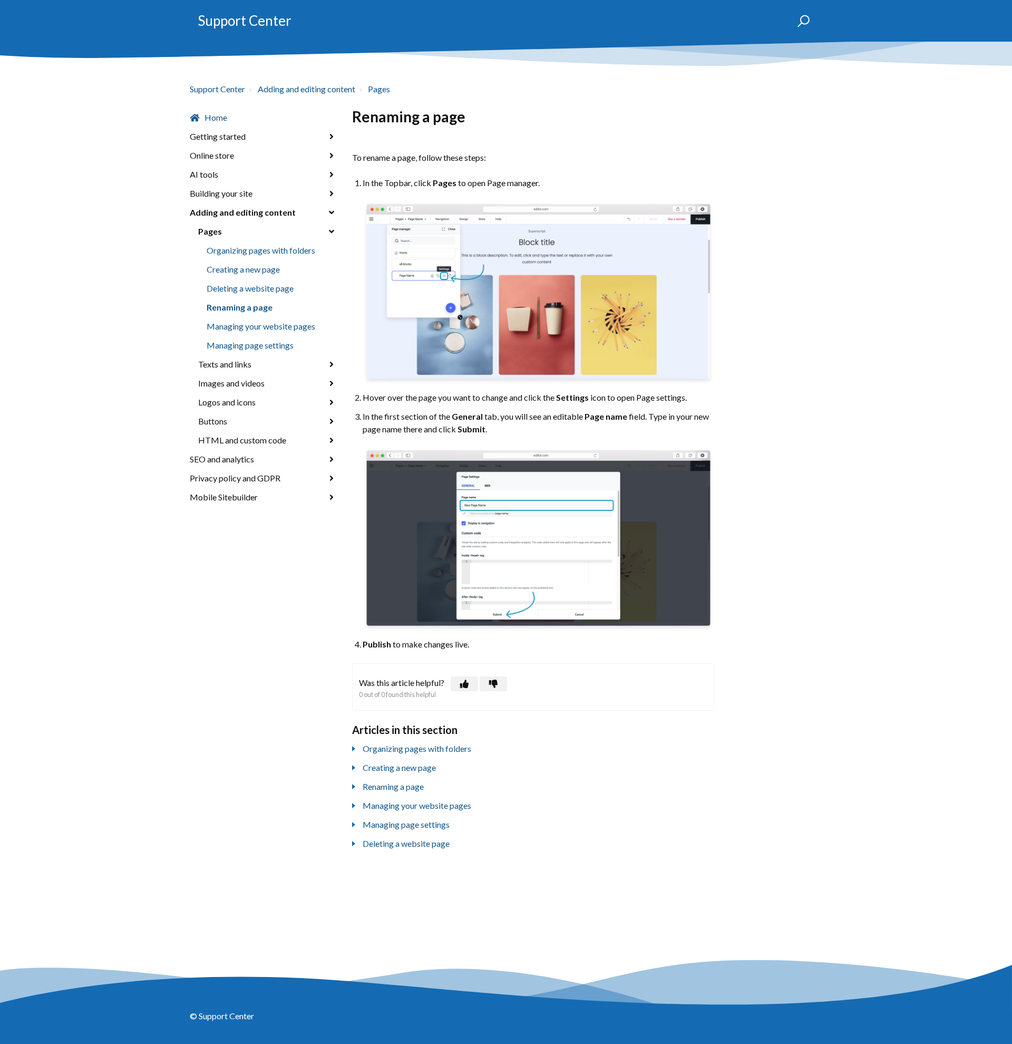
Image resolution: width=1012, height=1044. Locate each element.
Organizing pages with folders (261, 250)
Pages (379, 89)
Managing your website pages (261, 326)
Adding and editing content (306, 89)
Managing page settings (250, 345)
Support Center (244, 20)
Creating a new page (243, 269)
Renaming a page (240, 307)
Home (216, 117)
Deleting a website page (250, 288)
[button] (799, 21)
